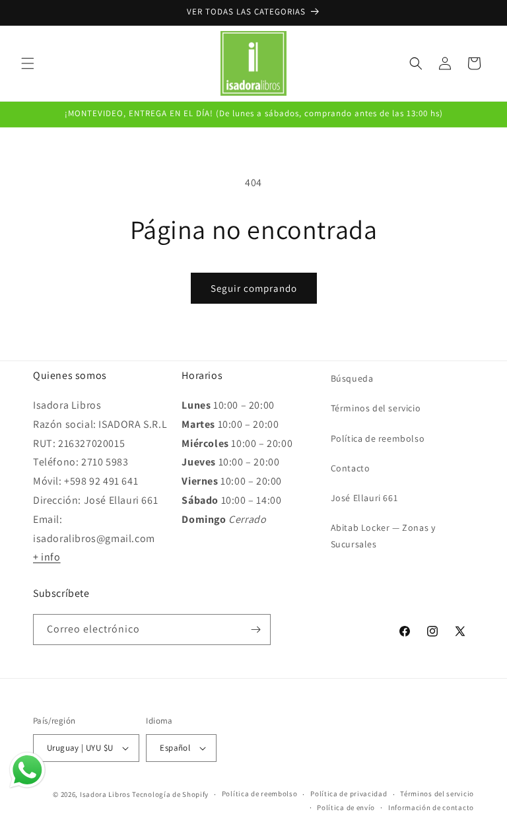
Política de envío (346, 807)
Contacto (350, 468)
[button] (27, 63)
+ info (47, 557)
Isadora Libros (105, 794)
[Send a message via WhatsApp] (27, 770)
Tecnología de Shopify (170, 794)
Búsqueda (352, 378)
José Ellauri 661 (364, 498)
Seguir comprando (254, 288)
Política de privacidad (348, 793)
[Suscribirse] (255, 629)
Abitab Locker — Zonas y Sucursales (383, 536)
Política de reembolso (378, 438)
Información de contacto (431, 807)
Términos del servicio (376, 408)
